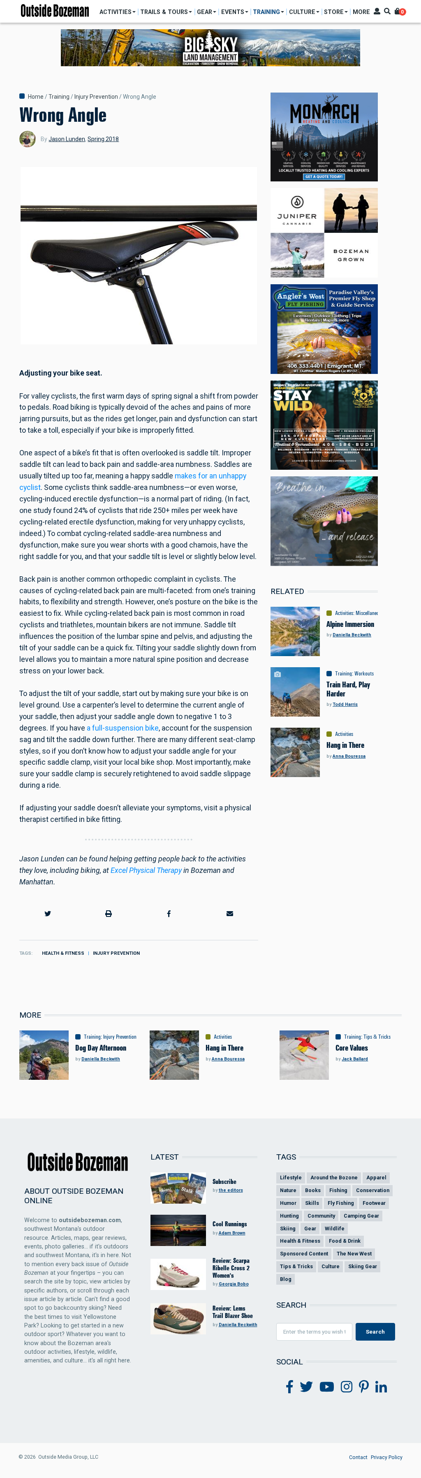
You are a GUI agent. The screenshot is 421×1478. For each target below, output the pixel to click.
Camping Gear (361, 1216)
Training (59, 96)
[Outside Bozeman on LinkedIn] (381, 1387)
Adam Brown (232, 1233)
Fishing (338, 1190)
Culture (331, 1266)
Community (321, 1216)
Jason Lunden (67, 139)
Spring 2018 (103, 139)
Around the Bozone (334, 1177)
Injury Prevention (96, 96)
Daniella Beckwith (352, 635)
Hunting (289, 1216)
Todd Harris (345, 704)
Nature (288, 1190)
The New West (354, 1254)
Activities (344, 613)
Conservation (372, 1190)
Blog (285, 1279)
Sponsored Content (304, 1254)
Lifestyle (291, 1177)
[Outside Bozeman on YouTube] (326, 1387)
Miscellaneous (370, 613)
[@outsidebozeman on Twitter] (306, 1387)
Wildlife (335, 1228)
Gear (310, 1228)
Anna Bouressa (349, 756)
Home (36, 96)
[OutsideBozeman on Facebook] (289, 1387)
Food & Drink (345, 1241)
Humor (288, 1203)
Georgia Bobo (234, 1284)
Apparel (376, 1177)
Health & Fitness (63, 953)
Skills (312, 1203)
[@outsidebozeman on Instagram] (346, 1387)
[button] (47, 914)
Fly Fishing (341, 1203)
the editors (231, 1190)
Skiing (288, 1228)
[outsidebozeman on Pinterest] (364, 1387)
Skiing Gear (362, 1266)
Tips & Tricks (377, 1036)
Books (313, 1190)
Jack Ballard (355, 1059)
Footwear (374, 1203)
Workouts (364, 673)
